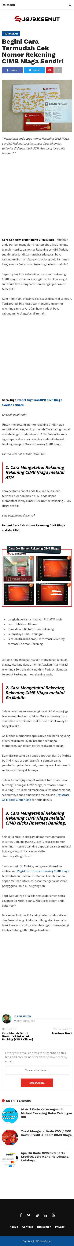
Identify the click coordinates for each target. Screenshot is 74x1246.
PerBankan (11, 33)
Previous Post (62, 1033)
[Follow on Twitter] (29, 1215)
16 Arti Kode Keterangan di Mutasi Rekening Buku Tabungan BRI (46, 1113)
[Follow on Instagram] (37, 1215)
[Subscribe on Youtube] (53, 1215)
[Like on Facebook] (20, 1215)
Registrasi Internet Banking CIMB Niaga (43, 871)
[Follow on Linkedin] (45, 1215)
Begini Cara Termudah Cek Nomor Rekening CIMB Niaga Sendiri (32, 51)
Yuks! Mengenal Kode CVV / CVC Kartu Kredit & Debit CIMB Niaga (46, 1133)
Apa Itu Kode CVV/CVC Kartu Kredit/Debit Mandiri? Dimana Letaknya (44, 1156)
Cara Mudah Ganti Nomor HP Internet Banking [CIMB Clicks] (17, 1036)
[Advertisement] (37, 203)
